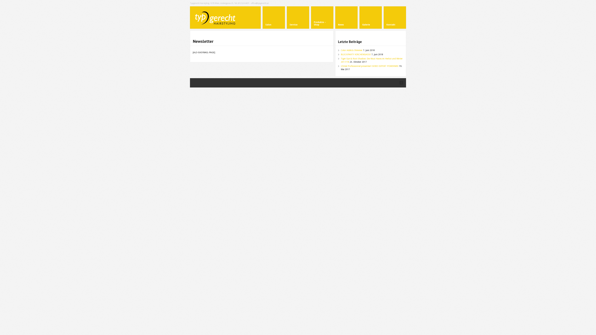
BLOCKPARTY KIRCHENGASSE (356, 54)
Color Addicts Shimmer (351, 50)
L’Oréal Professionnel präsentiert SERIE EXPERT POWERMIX (369, 66)
